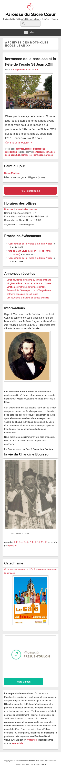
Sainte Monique (11, 172)
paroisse (48, 154)
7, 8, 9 (33, 541)
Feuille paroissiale (30, 190)
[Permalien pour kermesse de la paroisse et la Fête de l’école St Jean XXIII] (29, 112)
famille (28, 148)
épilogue (12, 545)
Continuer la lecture (18, 142)
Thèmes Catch (40, 764)
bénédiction (39, 151)
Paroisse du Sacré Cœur (30, 14)
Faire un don (23, 681)
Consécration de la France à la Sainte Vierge (30, 243)
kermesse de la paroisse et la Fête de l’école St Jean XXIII (30, 61)
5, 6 (26, 541)
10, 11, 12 (42, 541)
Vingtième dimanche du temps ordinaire (26, 286)
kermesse (38, 154)
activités (20, 148)
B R (36, 69)
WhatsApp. (32, 739)
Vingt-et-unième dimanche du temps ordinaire (29, 283)
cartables (50, 151)
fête (31, 154)
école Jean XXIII (12, 154)
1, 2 (15, 541)
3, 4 (21, 541)
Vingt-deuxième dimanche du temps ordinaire (29, 279)
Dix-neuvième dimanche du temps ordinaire (28, 297)
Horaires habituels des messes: (21, 209)
